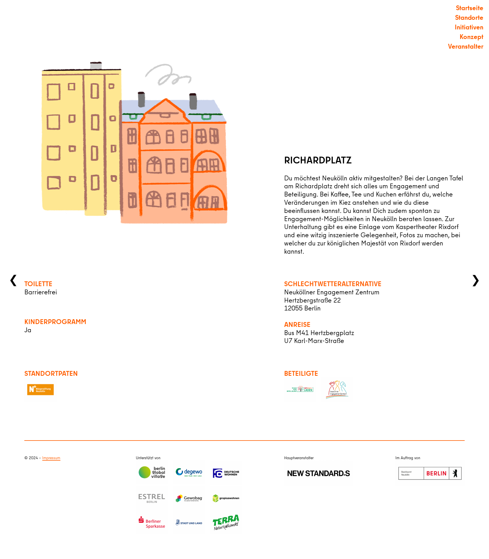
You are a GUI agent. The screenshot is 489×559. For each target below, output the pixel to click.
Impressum (51, 457)
